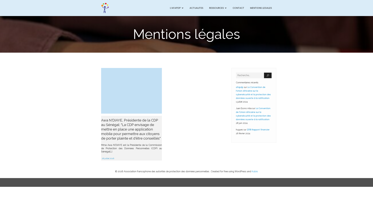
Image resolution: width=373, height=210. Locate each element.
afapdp (239, 87)
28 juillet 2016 (108, 158)
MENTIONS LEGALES (261, 8)
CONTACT (238, 8)
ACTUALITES (196, 8)
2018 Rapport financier (258, 129)
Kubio (255, 171)
